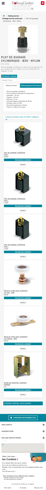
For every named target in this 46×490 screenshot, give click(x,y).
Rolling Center (13, 16)
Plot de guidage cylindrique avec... (14, 153)
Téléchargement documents (31, 85)
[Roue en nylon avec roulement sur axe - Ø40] (23, 274)
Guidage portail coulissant (12, 18)
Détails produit (11, 85)
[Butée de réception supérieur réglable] (23, 367)
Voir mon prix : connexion (9, 76)
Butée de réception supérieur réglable (15, 383)
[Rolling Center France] (23, 4)
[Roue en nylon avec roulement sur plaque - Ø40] (23, 321)
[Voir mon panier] (42, 3)
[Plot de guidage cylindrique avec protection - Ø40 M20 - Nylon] (23, 228)
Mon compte (7, 425)
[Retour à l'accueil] (4, 16)
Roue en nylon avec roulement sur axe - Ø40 (16, 291)
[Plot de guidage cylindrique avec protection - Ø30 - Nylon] (23, 182)
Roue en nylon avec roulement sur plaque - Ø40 (16, 337)
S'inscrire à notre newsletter (24, 418)
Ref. (2, 64)
